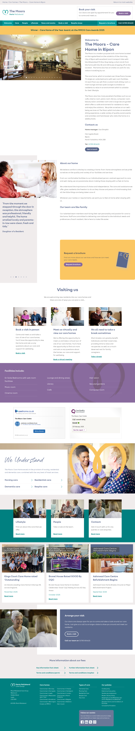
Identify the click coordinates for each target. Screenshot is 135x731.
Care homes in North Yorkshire (63, 696)
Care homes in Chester (64, 688)
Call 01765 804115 (125, 23)
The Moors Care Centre (23, 419)
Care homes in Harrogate (47, 691)
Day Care (82, 697)
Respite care (41, 487)
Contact (96, 522)
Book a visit (123, 13)
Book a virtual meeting (62, 359)
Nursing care (11, 480)
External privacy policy (108, 691)
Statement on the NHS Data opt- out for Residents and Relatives (112, 698)
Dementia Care (83, 688)
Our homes (13, 2)
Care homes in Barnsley (47, 688)
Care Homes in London (64, 693)
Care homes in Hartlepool (65, 691)
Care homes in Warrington (48, 701)
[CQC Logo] (78, 413)
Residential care (43, 480)
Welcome (8, 23)
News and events (48, 23)
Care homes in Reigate (64, 699)
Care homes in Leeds (46, 693)
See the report (78, 430)
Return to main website (123, 2)
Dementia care (12, 487)
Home (4, 2)
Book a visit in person (27, 330)
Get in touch (92, 149)
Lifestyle (34, 23)
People (25, 23)
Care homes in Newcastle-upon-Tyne (48, 696)
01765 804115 (94, 144)
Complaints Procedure (108, 705)
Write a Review (39, 431)
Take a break (96, 356)
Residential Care (84, 693)
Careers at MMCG (45, 704)
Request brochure (73, 264)
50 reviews (38, 424)
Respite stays (76, 23)
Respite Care (83, 695)
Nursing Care (83, 691)
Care (17, 23)
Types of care (84, 685)
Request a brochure (107, 23)
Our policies (106, 685)
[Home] (20, 684)
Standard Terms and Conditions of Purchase (112, 702)
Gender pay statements (109, 693)
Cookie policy (106, 688)
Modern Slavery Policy (108, 695)
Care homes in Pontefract (48, 699)
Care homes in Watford (64, 701)
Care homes (45, 685)
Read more (20, 534)
